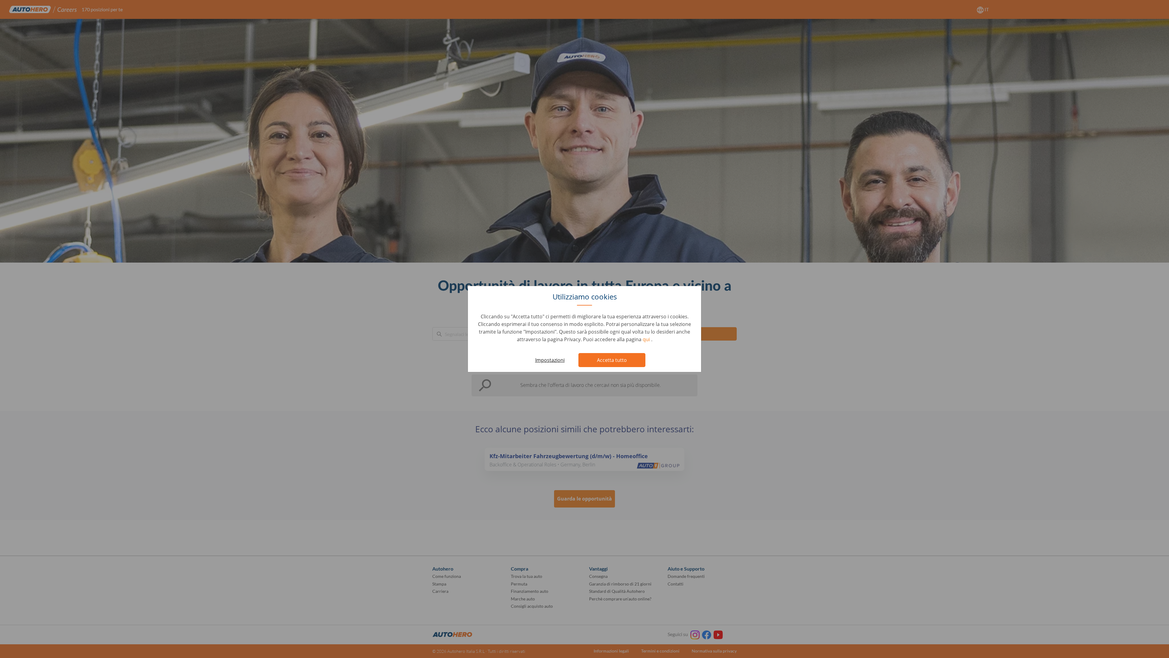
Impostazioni (550, 360)
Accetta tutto (612, 360)
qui (647, 339)
